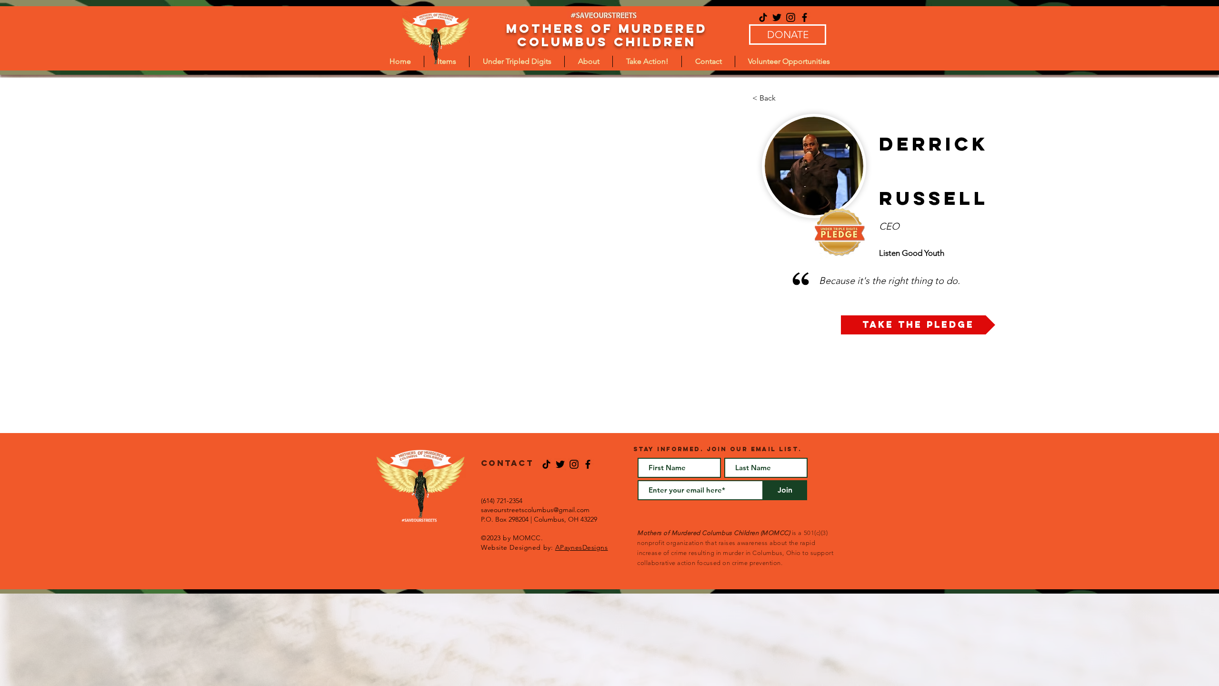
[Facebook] (804, 17)
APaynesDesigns (581, 547)
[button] (517, 61)
